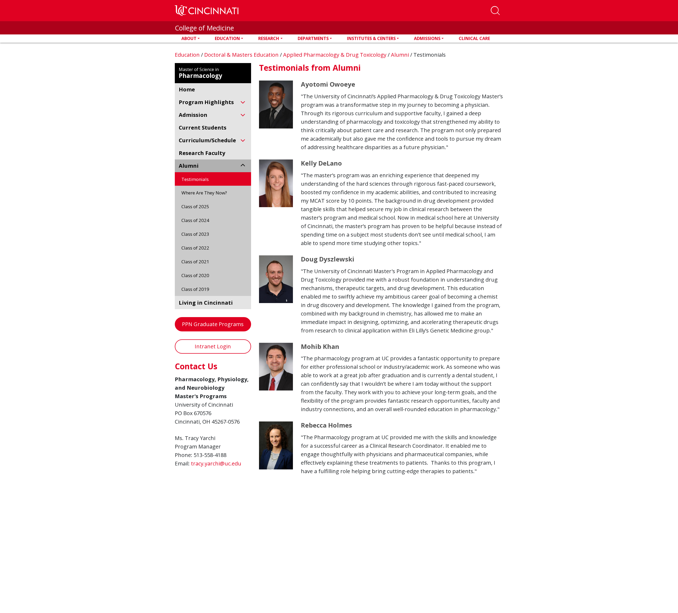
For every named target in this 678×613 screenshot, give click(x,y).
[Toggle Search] (495, 10)
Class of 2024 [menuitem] (195, 220)
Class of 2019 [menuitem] (195, 289)
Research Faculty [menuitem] (202, 153)
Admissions (427, 38)
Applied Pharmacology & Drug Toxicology (335, 54)
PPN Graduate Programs (213, 324)
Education (227, 38)
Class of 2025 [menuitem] (195, 206)
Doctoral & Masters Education (242, 54)
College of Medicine (204, 27)
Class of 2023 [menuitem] (195, 234)
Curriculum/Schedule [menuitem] (207, 140)
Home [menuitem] (187, 89)
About (189, 38)
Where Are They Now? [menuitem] (204, 193)
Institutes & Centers (371, 38)
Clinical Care (474, 38)
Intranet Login (213, 346)
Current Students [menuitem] (202, 127)
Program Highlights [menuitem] (206, 102)
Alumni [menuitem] (189, 165)
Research (268, 38)
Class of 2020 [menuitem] (195, 275)
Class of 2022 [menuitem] (195, 248)
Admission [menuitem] (193, 114)
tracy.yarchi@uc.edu (216, 463)
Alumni (400, 54)
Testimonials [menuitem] (195, 179)
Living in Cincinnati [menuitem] (206, 302)
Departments (313, 38)
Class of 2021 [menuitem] (195, 262)
